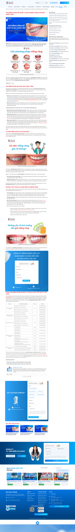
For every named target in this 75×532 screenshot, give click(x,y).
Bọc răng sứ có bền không (54, 47)
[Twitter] (8, 374)
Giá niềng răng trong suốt (42, 122)
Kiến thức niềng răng (19, 9)
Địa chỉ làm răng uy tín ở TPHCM (55, 27)
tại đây (17, 101)
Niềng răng (24, 6)
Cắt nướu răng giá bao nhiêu (55, 56)
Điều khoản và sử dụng (43, 500)
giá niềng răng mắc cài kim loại (31, 99)
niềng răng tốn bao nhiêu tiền (58, 63)
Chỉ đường (10, 484)
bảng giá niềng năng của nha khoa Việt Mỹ (26, 209)
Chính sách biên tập (42, 498)
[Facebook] (10, 374)
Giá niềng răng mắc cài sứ (20, 107)
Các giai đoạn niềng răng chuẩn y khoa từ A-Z (25, 434)
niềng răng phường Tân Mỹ (23, 363)
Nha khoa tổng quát (45, 6)
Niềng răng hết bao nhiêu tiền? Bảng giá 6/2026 (11, 434)
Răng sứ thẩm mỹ (17, 6)
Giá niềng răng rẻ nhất (53, 65)
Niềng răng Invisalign (11, 362)
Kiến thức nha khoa (42, 502)
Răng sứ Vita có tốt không (54, 43)
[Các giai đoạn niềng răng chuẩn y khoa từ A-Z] (26, 428)
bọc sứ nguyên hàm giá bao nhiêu (59, 49)
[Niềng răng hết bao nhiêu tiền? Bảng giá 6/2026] (12, 428)
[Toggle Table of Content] (12, 83)
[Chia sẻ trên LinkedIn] (30, 376)
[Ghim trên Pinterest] (28, 376)
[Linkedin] (7, 374)
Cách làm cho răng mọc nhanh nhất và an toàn (40, 434)
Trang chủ (8, 9)
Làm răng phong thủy (53, 58)
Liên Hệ (65, 6)
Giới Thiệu (10, 6)
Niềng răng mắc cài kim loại (12, 95)
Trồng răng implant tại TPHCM (55, 30)
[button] (71, 478)
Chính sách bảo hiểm (42, 493)
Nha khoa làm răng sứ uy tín (54, 28)
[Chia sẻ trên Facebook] (23, 376)
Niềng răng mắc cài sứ (11, 102)
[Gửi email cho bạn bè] (27, 376)
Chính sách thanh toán (43, 495)
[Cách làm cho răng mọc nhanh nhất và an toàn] (41, 428)
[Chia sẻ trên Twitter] (25, 376)
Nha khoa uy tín (42, 200)
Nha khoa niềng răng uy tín (54, 32)
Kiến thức (60, 6)
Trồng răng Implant (30, 6)
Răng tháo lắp (38, 6)
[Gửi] (47, 3)
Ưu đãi (56, 6)
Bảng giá (52, 6)
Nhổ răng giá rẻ (52, 55)
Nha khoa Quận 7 (52, 34)
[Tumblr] (11, 374)
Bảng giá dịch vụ (42, 504)
